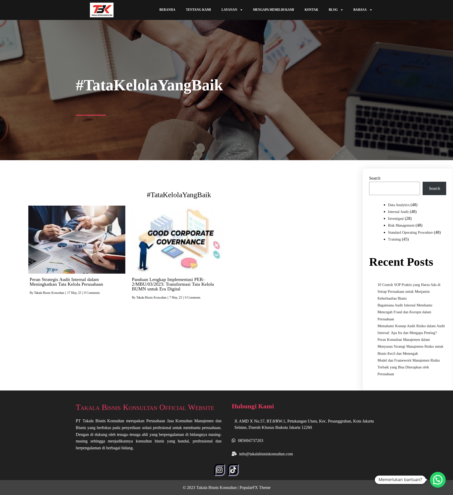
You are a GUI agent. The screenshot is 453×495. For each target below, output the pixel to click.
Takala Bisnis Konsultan (49, 293)
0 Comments (92, 293)
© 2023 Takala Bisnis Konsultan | (211, 487)
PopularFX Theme (255, 487)
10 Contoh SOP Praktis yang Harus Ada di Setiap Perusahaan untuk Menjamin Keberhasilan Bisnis (409, 291)
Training (394, 239)
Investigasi (396, 219)
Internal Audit (398, 212)
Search (374, 178)
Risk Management (401, 225)
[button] (438, 480)
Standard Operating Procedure (410, 233)
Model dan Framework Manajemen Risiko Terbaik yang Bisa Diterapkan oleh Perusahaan (409, 367)
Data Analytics (398, 205)
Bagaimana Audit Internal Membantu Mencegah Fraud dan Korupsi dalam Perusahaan (405, 312)
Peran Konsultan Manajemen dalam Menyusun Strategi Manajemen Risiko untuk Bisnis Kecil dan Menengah (410, 346)
